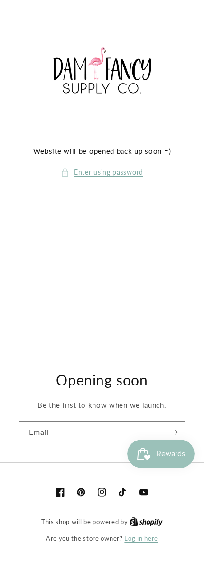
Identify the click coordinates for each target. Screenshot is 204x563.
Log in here (141, 538)
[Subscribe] (174, 432)
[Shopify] (146, 521)
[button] (102, 172)
